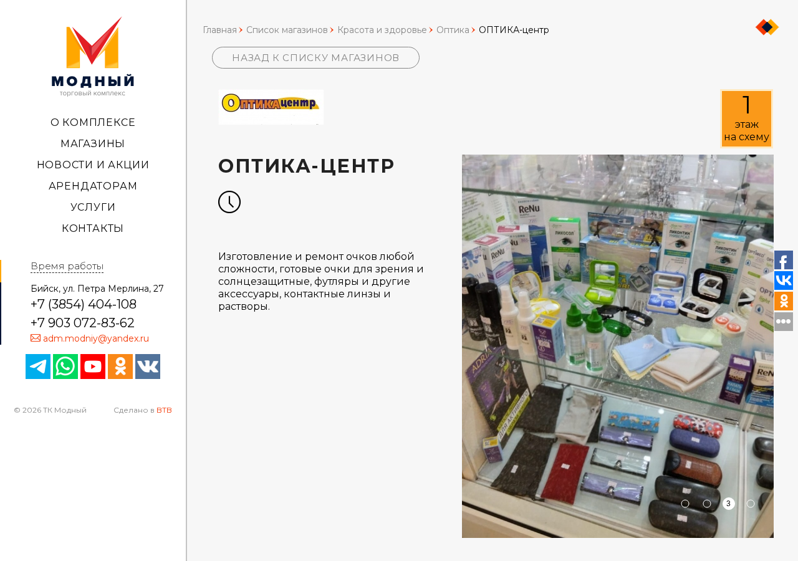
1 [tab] (685, 503)
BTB (164, 410)
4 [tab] (750, 503)
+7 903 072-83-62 (83, 322)
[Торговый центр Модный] (93, 55)
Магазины (92, 144)
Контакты (93, 228)
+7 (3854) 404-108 (84, 304)
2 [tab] (706, 503)
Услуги (93, 207)
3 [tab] (728, 503)
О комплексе (93, 122)
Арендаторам (93, 186)
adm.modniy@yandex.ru (96, 338)
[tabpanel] (618, 346)
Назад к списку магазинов (316, 58)
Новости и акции (93, 165)
